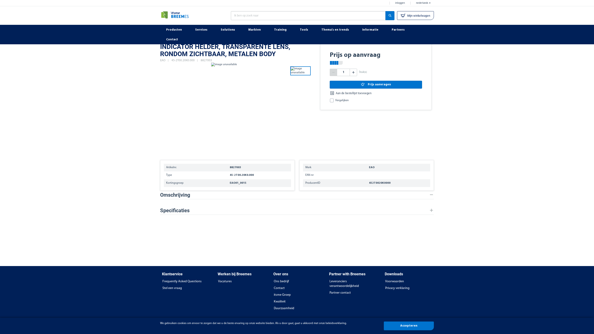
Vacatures (225, 281)
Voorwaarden (394, 281)
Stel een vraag (172, 288)
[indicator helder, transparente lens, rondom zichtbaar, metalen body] (224, 109)
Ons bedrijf (281, 281)
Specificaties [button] (175, 210)
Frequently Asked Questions (182, 281)
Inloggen (400, 3)
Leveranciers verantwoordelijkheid (344, 284)
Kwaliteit (280, 301)
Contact (279, 288)
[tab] (297, 195)
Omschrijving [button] (175, 195)
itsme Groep (282, 295)
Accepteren (408, 325)
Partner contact (340, 293)
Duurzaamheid (284, 308)
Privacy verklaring (397, 288)
